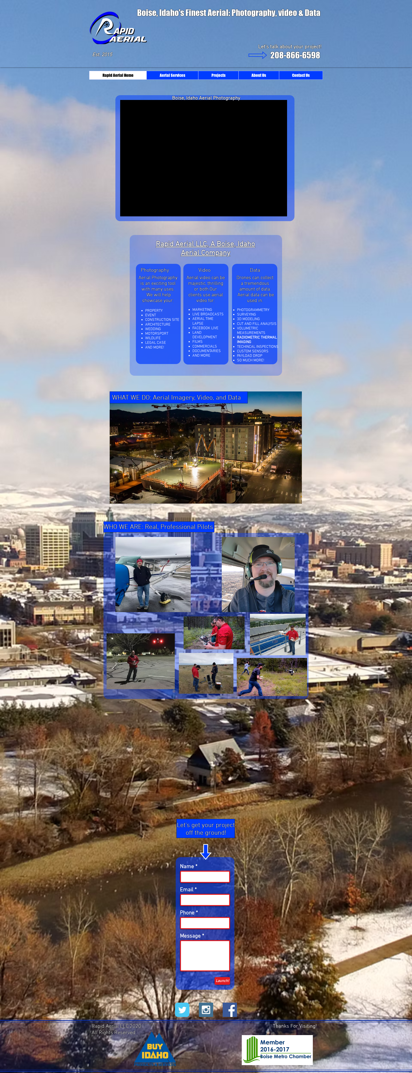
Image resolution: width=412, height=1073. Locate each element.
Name (187, 867)
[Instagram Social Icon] (206, 1010)
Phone (187, 913)
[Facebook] (230, 1010)
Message (190, 936)
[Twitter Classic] (182, 1010)
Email (186, 890)
